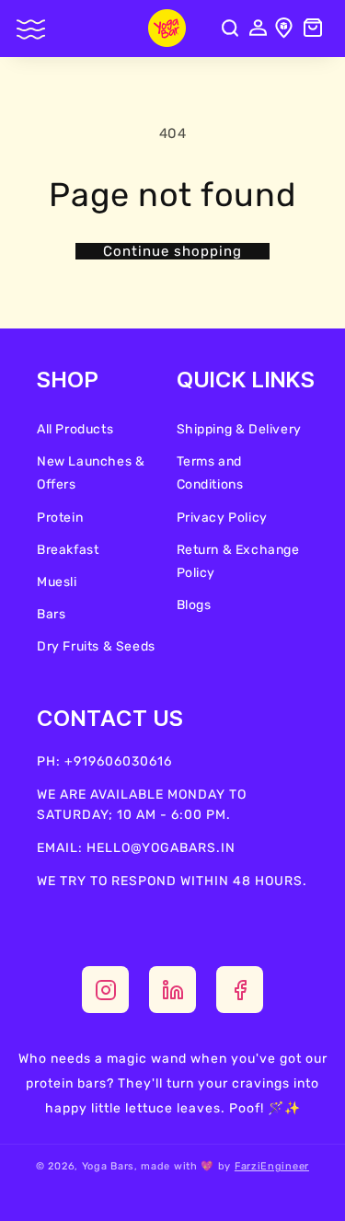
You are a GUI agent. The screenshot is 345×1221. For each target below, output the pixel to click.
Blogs (194, 605)
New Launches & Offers (90, 473)
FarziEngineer (272, 1166)
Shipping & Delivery (239, 429)
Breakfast (67, 550)
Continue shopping (172, 251)
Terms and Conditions (210, 473)
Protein (60, 517)
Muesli (57, 582)
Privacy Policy (222, 517)
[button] (32, 32)
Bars (51, 614)
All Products (75, 429)
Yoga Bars (108, 1166)
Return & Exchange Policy (238, 561)
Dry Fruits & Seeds (96, 646)
